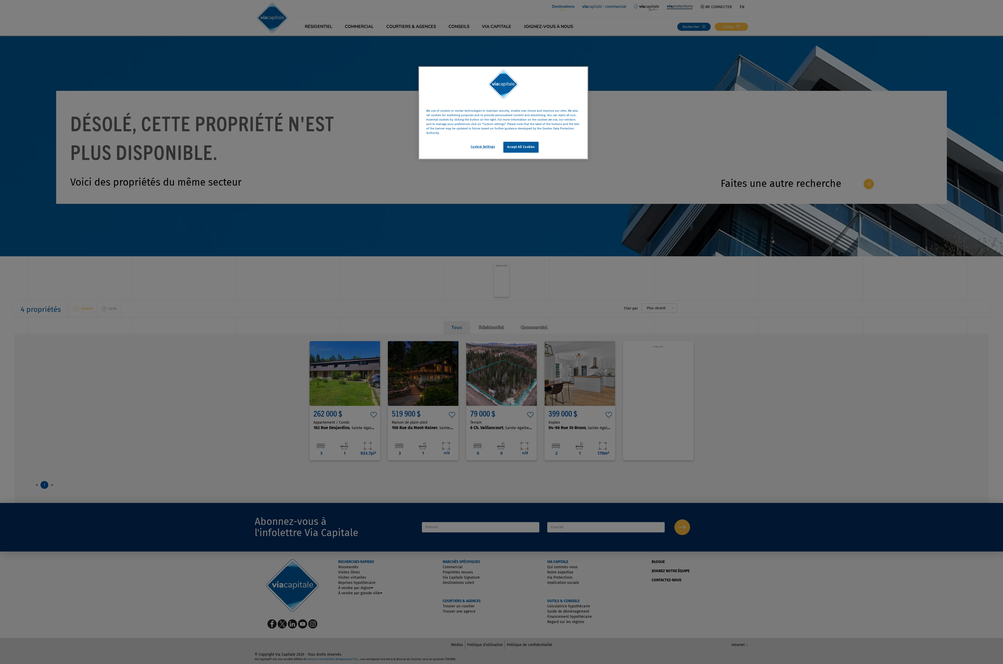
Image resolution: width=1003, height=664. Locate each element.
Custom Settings (483, 147)
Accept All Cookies (520, 147)
